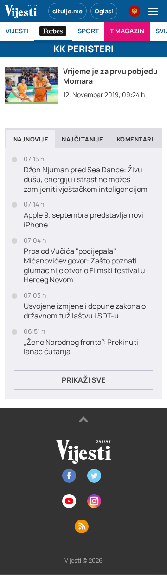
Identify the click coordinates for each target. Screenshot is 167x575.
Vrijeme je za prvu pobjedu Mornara (110, 76)
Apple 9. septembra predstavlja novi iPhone (83, 220)
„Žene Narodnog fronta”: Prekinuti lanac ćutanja (81, 347)
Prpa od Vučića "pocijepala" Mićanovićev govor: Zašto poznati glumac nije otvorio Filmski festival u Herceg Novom (84, 265)
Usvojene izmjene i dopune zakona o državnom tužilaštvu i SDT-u (85, 311)
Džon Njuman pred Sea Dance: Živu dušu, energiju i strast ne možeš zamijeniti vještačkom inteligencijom (86, 179)
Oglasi (104, 11)
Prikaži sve (83, 380)
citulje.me (67, 11)
